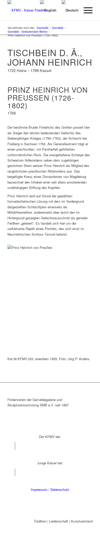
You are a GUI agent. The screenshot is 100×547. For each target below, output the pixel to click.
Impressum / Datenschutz (50, 489)
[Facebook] (11, 446)
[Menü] (85, 10)
